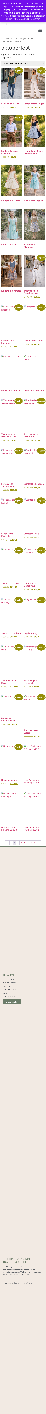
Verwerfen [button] (35, 19)
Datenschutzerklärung (22, 1283)
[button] (40, 30)
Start (3, 38)
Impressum (8, 1283)
